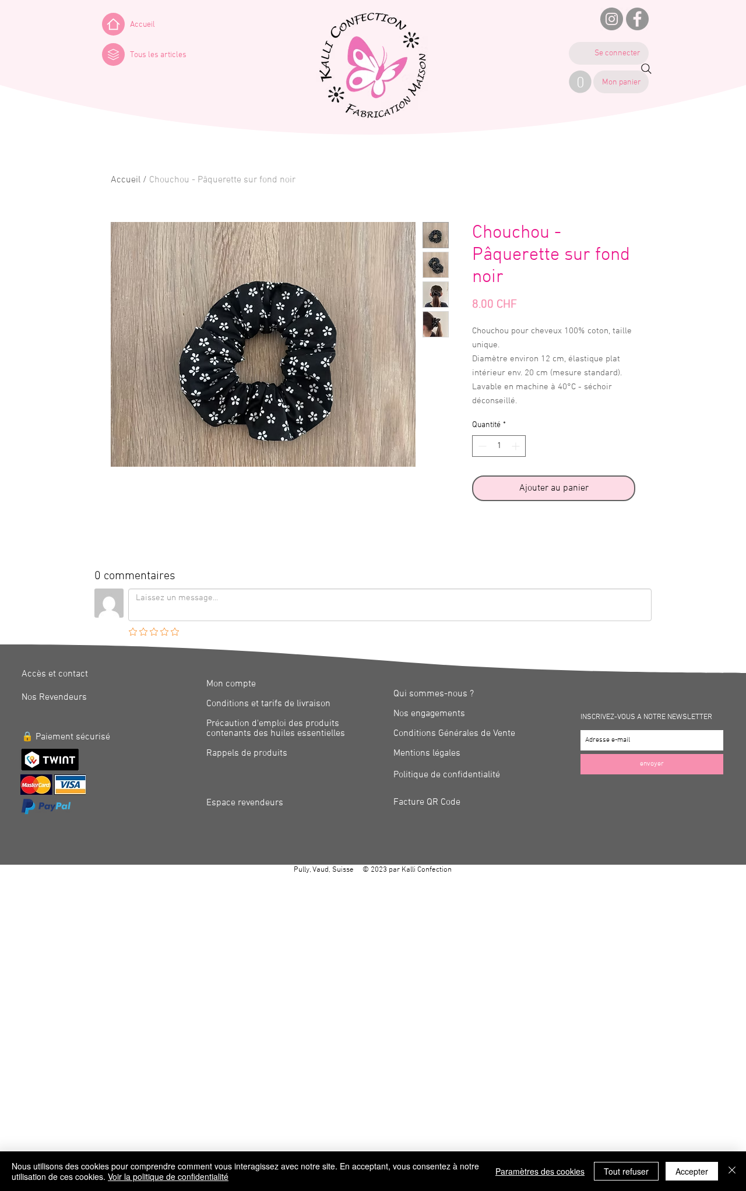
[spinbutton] (498, 446)
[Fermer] (732, 1171)
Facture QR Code (426, 802)
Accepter (691, 1171)
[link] (580, 82)
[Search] (646, 69)
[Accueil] (113, 24)
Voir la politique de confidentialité (168, 1176)
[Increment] (516, 446)
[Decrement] (481, 446)
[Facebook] (637, 19)
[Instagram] (611, 19)
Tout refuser (626, 1171)
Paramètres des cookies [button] (540, 1171)
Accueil (125, 180)
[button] (113, 54)
